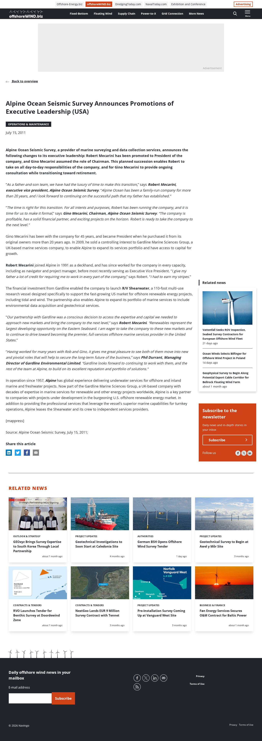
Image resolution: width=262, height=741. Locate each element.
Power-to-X (148, 13)
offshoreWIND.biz (99, 4)
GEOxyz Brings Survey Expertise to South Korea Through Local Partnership (37, 546)
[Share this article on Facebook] (27, 453)
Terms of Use (197, 683)
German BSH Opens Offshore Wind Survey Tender (160, 544)
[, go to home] (26, 14)
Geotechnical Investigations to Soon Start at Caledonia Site (98, 544)
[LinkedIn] (249, 453)
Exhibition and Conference (188, 4)
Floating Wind (103, 13)
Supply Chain (126, 13)
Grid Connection (172, 13)
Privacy (200, 676)
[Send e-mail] (163, 678)
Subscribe (217, 440)
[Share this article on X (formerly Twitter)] (18, 453)
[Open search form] (235, 13)
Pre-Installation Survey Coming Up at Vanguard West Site (161, 613)
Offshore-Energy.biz (69, 4)
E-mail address (19, 687)
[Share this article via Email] (36, 453)
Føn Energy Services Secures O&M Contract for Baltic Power (223, 613)
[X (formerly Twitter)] (243, 453)
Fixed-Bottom (79, 13)
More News (196, 13)
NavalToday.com (156, 4)
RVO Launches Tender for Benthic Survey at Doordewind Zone (36, 615)
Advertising (243, 4)
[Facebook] (238, 453)
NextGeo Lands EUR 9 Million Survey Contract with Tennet (97, 613)
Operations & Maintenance (28, 124)
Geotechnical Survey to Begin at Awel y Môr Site (224, 544)
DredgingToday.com (128, 4)
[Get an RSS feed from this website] (137, 686)
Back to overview (24, 81)
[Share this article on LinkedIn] (9, 453)
